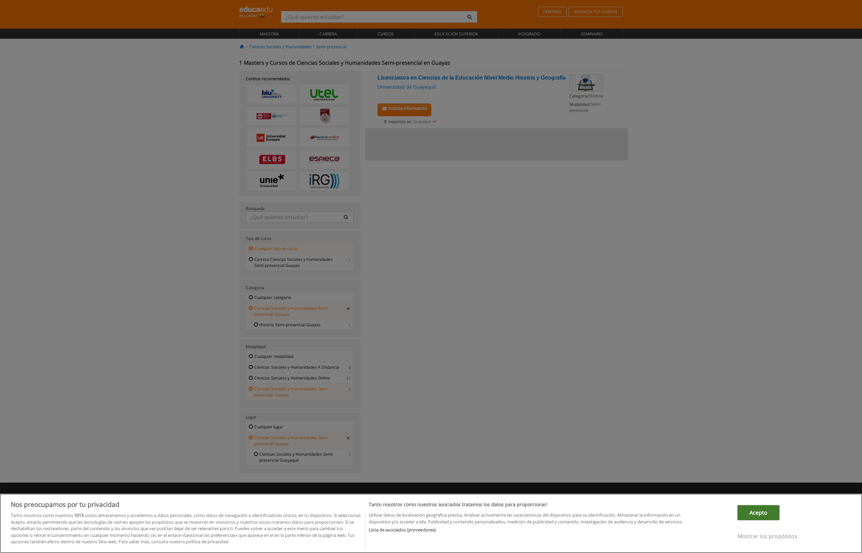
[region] (431, 523)
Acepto (759, 512)
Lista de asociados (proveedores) (402, 530)
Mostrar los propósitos (767, 536)
